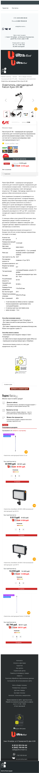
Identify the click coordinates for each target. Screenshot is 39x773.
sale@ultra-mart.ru (20, 26)
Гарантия (5, 8)
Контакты (15, 8)
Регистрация (8, 771)
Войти (3, 771)
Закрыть (6, 163)
